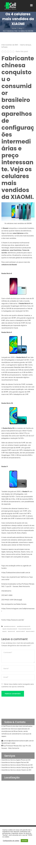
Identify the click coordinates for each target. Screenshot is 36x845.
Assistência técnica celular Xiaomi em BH (16, 770)
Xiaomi (22, 45)
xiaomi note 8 (20, 631)
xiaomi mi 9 (11, 631)
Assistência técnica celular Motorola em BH (17, 765)
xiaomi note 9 (30, 631)
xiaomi (4, 631)
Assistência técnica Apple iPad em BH (15, 762)
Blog (20, 28)
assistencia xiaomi (9, 626)
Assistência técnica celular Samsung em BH (17, 767)
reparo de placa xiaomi (9, 629)
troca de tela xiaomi (25, 629)
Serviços (28, 45)
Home (14, 28)
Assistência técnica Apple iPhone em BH (16, 760)
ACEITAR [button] (24, 840)
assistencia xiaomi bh (23, 626)
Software (4, 47)
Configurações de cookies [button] (11, 841)
